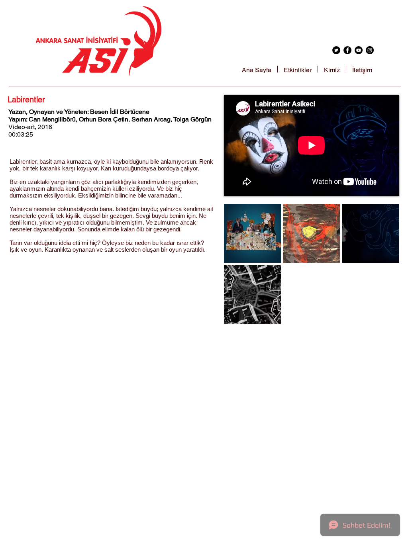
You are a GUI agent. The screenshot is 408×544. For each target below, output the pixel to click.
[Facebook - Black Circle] (347, 50)
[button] (252, 233)
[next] (384, 268)
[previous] (238, 268)
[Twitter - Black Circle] (336, 50)
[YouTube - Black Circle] (359, 50)
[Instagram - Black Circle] (370, 50)
